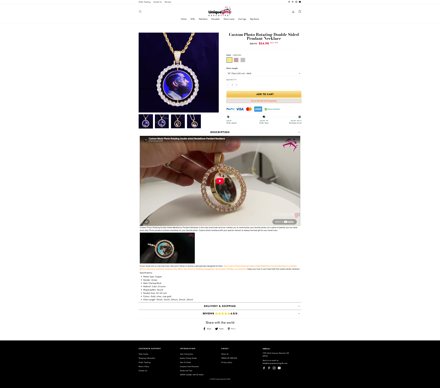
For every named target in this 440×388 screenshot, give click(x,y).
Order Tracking (144, 2)
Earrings (242, 18)
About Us (225, 354)
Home (183, 18)
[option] (179, 73)
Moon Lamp (229, 18)
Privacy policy (226, 362)
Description (220, 132)
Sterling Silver (242, 60)
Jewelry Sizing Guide (188, 358)
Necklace (203, 18)
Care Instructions (186, 354)
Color (233, 55)
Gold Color (229, 60)
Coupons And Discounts (189, 366)
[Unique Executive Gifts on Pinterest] (269, 367)
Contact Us (157, 2)
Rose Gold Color (236, 60)
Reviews (168, 2)
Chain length (232, 68)
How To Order (185, 362)
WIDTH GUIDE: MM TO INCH (192, 374)
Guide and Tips (186, 370)
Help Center (143, 354)
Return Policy (144, 366)
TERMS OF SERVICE (229, 358)
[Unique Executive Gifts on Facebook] (264, 367)
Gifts (193, 18)
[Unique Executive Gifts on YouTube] (279, 367)
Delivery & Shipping (220, 306)
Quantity (231, 80)
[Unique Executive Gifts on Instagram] (274, 367)
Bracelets (215, 18)
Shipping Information (147, 358)
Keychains (254, 18)
